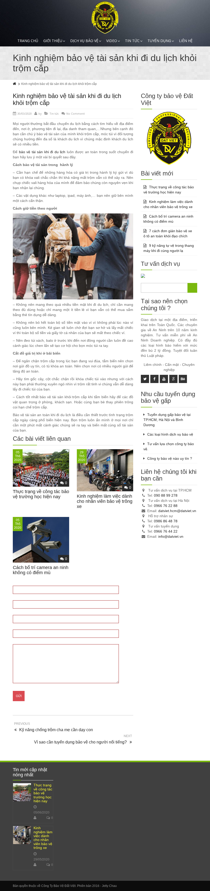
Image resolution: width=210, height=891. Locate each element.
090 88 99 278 (165, 495)
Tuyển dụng (159, 40)
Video (111, 40)
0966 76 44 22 (165, 531)
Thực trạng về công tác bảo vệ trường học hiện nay (41, 494)
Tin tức (132, 40)
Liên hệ (186, 40)
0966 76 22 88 (165, 506)
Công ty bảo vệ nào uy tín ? (169, 458)
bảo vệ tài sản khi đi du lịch (42, 152)
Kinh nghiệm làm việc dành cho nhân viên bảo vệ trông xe (104, 501)
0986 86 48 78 (165, 521)
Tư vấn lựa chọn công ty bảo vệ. (168, 446)
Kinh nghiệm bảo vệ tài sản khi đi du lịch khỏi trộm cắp (67, 99)
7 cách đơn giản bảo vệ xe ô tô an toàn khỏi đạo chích (167, 233)
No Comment (75, 113)
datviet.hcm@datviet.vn (177, 511)
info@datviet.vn (170, 536)
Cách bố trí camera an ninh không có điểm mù (40, 570)
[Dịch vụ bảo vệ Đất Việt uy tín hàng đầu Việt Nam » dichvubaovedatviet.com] (105, 17)
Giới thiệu (52, 40)
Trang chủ (27, 40)
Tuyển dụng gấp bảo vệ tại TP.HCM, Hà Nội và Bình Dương (167, 420)
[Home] (15, 84)
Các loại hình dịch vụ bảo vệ (170, 434)
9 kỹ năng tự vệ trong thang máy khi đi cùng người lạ (168, 248)
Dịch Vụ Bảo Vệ (84, 40)
